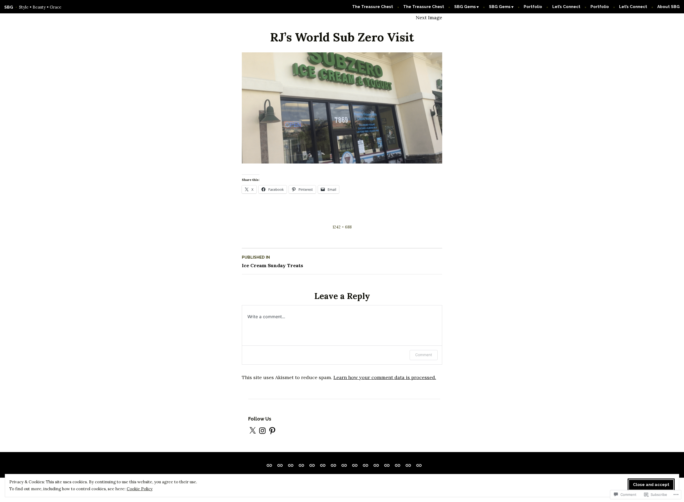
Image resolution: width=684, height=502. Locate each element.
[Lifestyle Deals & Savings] (270, 465)
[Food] (322, 465)
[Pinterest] (272, 430)
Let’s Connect (566, 6)
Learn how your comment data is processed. (384, 377)
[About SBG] (418, 465)
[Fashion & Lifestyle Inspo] (376, 465)
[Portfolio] (397, 465)
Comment (423, 354)
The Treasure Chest (372, 6)
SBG (8, 7)
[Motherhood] (354, 465)
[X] (252, 430)
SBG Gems (465, 6)
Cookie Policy (140, 488)
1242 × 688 (342, 226)
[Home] (312, 465)
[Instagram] (262, 430)
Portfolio (533, 6)
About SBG (668, 6)
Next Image (429, 17)
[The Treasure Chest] (280, 465)
